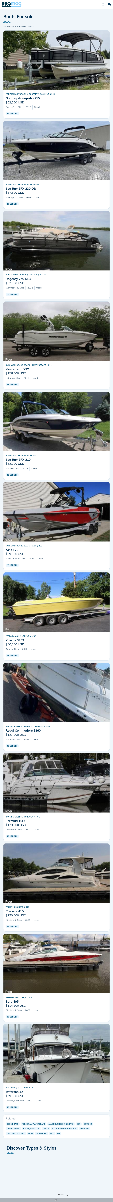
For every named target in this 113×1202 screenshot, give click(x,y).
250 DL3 (43, 275)
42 (32, 1088)
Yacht (9, 907)
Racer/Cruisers (14, 727)
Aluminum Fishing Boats (61, 1124)
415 (27, 907)
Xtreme (25, 636)
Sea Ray (22, 185)
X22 (50, 365)
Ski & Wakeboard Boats (18, 365)
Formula (28, 817)
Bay (52, 1133)
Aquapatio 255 (47, 94)
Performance (13, 636)
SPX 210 (32, 456)
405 (30, 998)
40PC (38, 817)
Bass (30, 1133)
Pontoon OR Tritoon (16, 94)
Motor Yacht (13, 1129)
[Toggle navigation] (109, 4)
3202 (34, 636)
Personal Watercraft (33, 1124)
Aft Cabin (11, 1088)
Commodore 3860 (41, 727)
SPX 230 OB (33, 185)
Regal (27, 727)
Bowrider (11, 185)
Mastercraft (39, 365)
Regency (33, 275)
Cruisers (18, 907)
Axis (34, 546)
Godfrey (33, 94)
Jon (78, 1124)
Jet (58, 1133)
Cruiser (88, 1124)
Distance (62, 1195)
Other (46, 1129)
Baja (24, 998)
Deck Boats (12, 1124)
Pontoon (84, 1129)
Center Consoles (16, 1133)
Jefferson (23, 1088)
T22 (40, 546)
